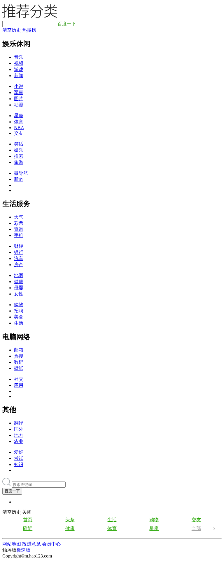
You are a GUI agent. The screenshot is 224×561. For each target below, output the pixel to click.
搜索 (18, 156)
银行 (18, 252)
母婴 (18, 287)
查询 (18, 229)
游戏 (18, 69)
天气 (18, 216)
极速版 (23, 550)
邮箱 (18, 349)
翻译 (18, 422)
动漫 (18, 104)
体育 (18, 121)
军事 (18, 92)
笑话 (18, 143)
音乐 (18, 57)
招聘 (18, 310)
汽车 (18, 258)
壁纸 (18, 368)
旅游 (18, 162)
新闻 (18, 75)
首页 (27, 519)
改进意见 (31, 543)
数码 (18, 362)
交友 (18, 133)
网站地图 (11, 543)
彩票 (18, 223)
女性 (18, 293)
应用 (18, 385)
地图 (18, 275)
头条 (70, 519)
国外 (18, 429)
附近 (27, 528)
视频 (18, 63)
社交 (18, 379)
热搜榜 (29, 29)
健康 (18, 281)
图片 (18, 98)
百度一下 (12, 491)
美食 (18, 316)
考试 (18, 458)
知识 (18, 464)
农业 (18, 441)
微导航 (21, 173)
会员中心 (51, 543)
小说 (18, 86)
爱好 (18, 452)
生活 (18, 323)
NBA (19, 127)
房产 (18, 264)
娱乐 (18, 150)
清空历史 (11, 29)
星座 (18, 115)
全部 (196, 528)
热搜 (18, 356)
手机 (18, 235)
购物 (18, 304)
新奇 (18, 179)
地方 (18, 435)
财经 (18, 246)
